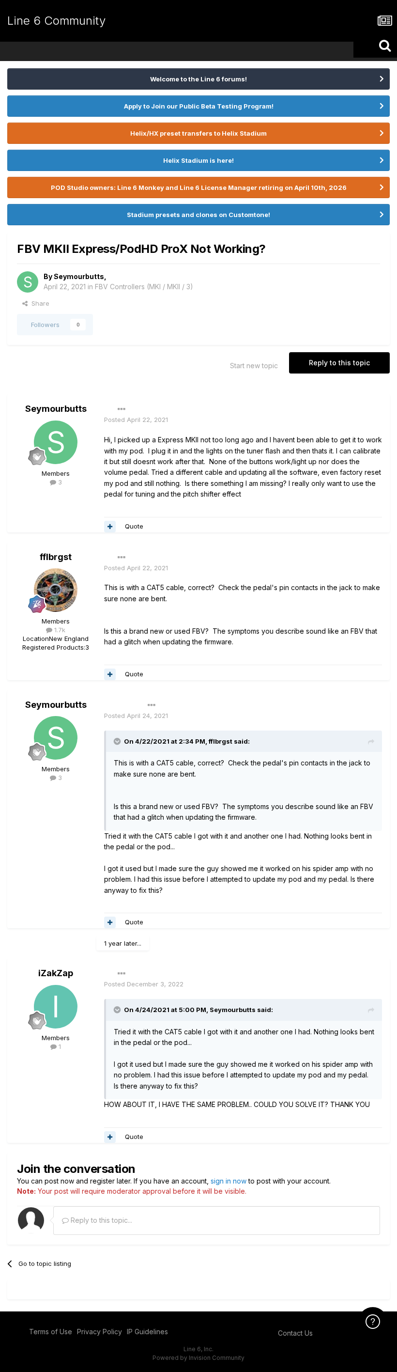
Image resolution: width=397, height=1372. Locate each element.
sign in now (228, 1181)
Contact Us (295, 1333)
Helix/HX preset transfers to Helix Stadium (198, 133)
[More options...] (121, 409)
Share (38, 303)
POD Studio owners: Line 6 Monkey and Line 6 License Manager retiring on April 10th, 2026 (199, 187)
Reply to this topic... (100, 1220)
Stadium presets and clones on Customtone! (198, 214)
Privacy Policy (99, 1331)
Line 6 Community (56, 21)
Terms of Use (50, 1331)
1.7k (58, 630)
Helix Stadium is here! (198, 160)
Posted (136, 419)
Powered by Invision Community (198, 1357)
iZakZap (55, 973)
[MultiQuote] (110, 526)
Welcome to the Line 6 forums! (198, 79)
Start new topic (254, 365)
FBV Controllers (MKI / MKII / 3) (144, 286)
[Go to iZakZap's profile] (55, 1007)
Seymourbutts (79, 276)
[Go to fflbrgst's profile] (55, 590)
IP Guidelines (147, 1331)
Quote (134, 526)
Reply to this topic (339, 363)
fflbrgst (56, 557)
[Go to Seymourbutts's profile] (27, 282)
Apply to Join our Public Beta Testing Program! (199, 106)
